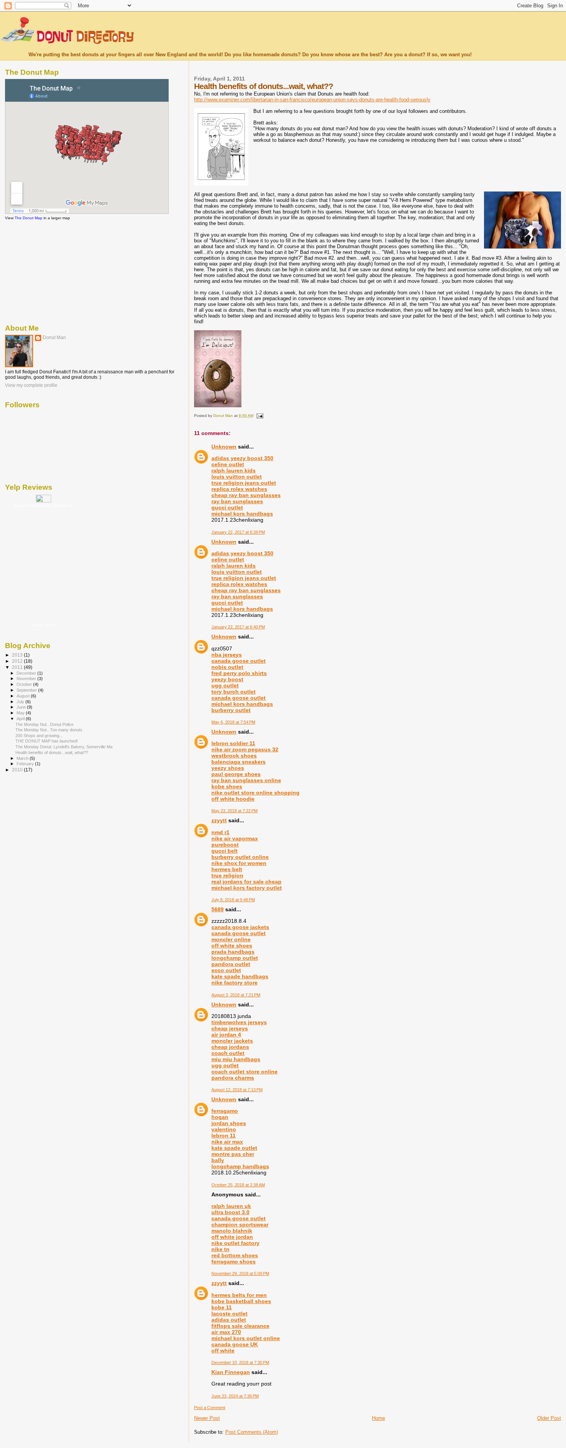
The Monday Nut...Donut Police (44, 724)
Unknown (223, 446)
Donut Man (54, 337)
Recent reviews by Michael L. (43, 505)
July (21, 701)
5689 (217, 909)
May (21, 713)
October (25, 684)
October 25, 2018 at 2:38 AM (238, 1185)
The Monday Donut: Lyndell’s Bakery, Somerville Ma (63, 746)
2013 (18, 654)
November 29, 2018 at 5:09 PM (240, 1273)
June (22, 707)
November (27, 678)
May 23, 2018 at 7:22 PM (234, 810)
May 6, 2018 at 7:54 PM (233, 722)
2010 (18, 769)
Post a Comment (209, 1407)
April (21, 718)
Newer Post (207, 1418)
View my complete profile (31, 385)
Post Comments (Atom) (251, 1432)
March (23, 758)
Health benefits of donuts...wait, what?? (51, 752)
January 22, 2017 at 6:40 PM (238, 627)
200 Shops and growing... (39, 735)
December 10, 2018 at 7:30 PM (240, 1362)
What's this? (43, 625)
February (26, 763)
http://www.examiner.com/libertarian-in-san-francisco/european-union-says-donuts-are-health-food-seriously (312, 99)
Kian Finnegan (230, 1372)
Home (378, 1418)
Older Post (549, 1418)
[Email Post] (260, 415)
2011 (18, 667)
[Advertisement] (43, 271)
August (24, 696)
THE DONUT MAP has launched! (46, 741)
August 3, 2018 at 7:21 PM (235, 995)
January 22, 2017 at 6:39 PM (238, 532)
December (27, 673)
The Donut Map (28, 218)
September (27, 690)
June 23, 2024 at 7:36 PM (235, 1396)
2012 (18, 661)
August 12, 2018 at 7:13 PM (237, 1089)
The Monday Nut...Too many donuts (48, 729)
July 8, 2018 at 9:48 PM (233, 899)
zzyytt (219, 820)
